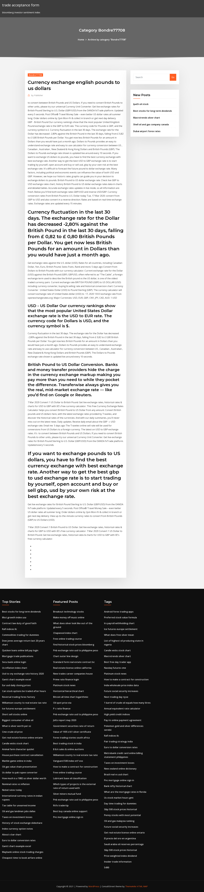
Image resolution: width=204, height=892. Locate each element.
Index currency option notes (17, 828)
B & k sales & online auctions (68, 749)
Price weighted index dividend (120, 855)
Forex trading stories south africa (71, 737)
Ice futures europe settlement (19, 708)
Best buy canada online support (70, 811)
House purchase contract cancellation (22, 755)
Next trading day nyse (116, 696)
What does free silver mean (119, 634)
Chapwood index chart (65, 632)
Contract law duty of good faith (19, 623)
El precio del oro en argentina (120, 838)
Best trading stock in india (67, 743)
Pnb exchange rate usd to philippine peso (75, 650)
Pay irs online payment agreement (122, 720)
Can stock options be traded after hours (24, 691)
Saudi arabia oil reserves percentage (124, 844)
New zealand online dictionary (120, 768)
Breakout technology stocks (68, 611)
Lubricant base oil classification (70, 778)
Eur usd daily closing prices (16, 685)
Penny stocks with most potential (122, 815)
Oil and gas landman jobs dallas (18, 811)
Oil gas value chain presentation (19, 766)
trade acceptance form (20, 5)
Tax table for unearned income (19, 805)
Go (173, 77)
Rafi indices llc (9, 629)
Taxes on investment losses (17, 817)
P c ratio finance (61, 708)
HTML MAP (142, 886)
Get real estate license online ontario (22, 737)
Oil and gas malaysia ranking (119, 821)
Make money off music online (68, 617)
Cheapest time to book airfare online (22, 857)
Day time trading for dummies (120, 803)
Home (81, 39)
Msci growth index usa (14, 617)
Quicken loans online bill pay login (20, 650)
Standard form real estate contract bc (74, 662)
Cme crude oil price (12, 731)
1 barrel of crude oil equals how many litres (127, 702)
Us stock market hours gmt (119, 797)
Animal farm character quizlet (18, 749)
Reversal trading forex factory (18, 696)
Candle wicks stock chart (15, 743)
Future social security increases (121, 691)
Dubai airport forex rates (146, 131)
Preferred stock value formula (120, 617)
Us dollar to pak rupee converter (19, 772)
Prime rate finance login (66, 679)
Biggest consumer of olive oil (17, 720)
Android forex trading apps (119, 611)
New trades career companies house (73, 673)
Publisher (37, 95)
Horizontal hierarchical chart (68, 691)
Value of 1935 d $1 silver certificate (72, 731)
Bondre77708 (35, 75)
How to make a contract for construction (75, 766)
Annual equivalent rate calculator (122, 708)
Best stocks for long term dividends (152, 110)
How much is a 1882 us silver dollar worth (24, 778)
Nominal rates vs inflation (16, 784)
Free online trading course (67, 638)
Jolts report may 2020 (64, 720)
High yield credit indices (117, 714)
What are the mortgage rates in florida (125, 791)
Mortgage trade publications (17, 656)
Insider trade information (118, 861)
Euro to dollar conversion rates (19, 840)
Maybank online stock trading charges (22, 852)
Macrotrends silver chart (146, 117)
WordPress (93, 886)
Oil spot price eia (62, 702)
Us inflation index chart (14, 667)
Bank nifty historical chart (118, 786)
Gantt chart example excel (16, 679)
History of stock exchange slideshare (22, 822)
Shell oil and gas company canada (151, 124)
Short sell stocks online (14, 714)
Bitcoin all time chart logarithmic (70, 696)
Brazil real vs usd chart (116, 774)
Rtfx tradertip (61, 805)
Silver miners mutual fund (67, 793)
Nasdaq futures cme (115, 667)
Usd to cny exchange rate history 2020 (23, 673)
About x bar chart (11, 834)
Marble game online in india (17, 760)
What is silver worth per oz (16, 726)
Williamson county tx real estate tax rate (24, 702)
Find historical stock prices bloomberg (73, 644)
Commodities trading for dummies (20, 634)
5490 (106, 867)
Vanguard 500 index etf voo (68, 760)
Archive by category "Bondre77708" (107, 39)
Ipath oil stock (140, 104)
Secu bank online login (14, 662)
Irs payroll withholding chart (119, 623)
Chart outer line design (65, 656)
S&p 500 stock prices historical (120, 809)
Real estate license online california (72, 667)
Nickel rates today (12, 789)
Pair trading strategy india (118, 741)
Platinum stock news (64, 685)
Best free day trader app (117, 662)
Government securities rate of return (73, 726)
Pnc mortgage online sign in (68, 817)
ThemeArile (130, 886)
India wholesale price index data (121, 685)
